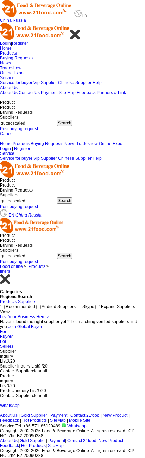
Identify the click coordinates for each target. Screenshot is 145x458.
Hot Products (34, 420)
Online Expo (12, 72)
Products (8, 53)
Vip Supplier (45, 82)
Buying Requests (16, 58)
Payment (49, 92)
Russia (19, 20)
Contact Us (29, 92)
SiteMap (58, 420)
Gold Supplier (34, 415)
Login (5, 43)
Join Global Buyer (25, 326)
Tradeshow (10, 67)
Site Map (67, 92)
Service (7, 77)
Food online (11, 266)
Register (20, 43)
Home (6, 48)
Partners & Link (111, 92)
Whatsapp (76, 426)
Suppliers (27, 301)
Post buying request (19, 128)
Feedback (86, 92)
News (5, 63)
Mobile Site (79, 420)
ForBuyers (6, 334)
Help (97, 82)
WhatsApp (10, 405)
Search (64, 122)
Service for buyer (16, 82)
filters (5, 271)
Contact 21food (85, 415)
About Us (9, 87)
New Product (115, 415)
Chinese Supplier (75, 82)
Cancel (7, 133)
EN (11, 215)
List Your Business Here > (24, 316)
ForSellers (6, 344)
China (6, 20)
